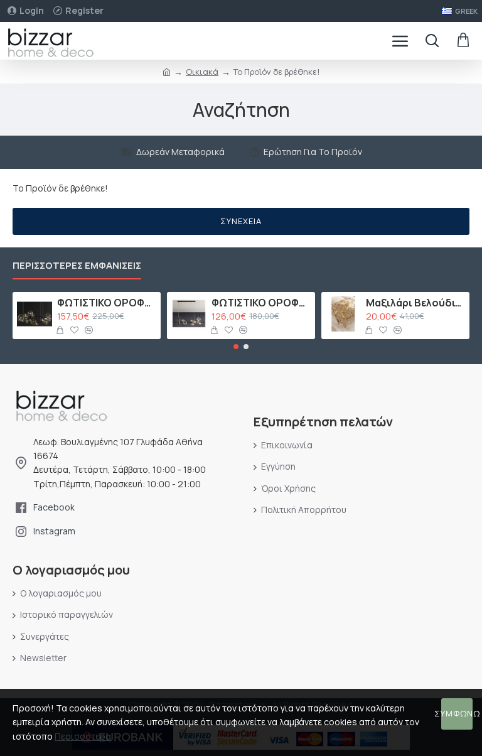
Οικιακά (202, 71)
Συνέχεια (241, 221)
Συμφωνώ (457, 713)
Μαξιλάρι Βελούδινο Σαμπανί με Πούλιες (416, 303)
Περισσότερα (83, 736)
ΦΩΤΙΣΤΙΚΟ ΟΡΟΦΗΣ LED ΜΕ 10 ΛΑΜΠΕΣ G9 (261, 303)
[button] (235, 346)
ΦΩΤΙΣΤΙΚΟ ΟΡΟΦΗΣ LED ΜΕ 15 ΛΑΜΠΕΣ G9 (107, 303)
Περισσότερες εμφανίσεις (77, 266)
